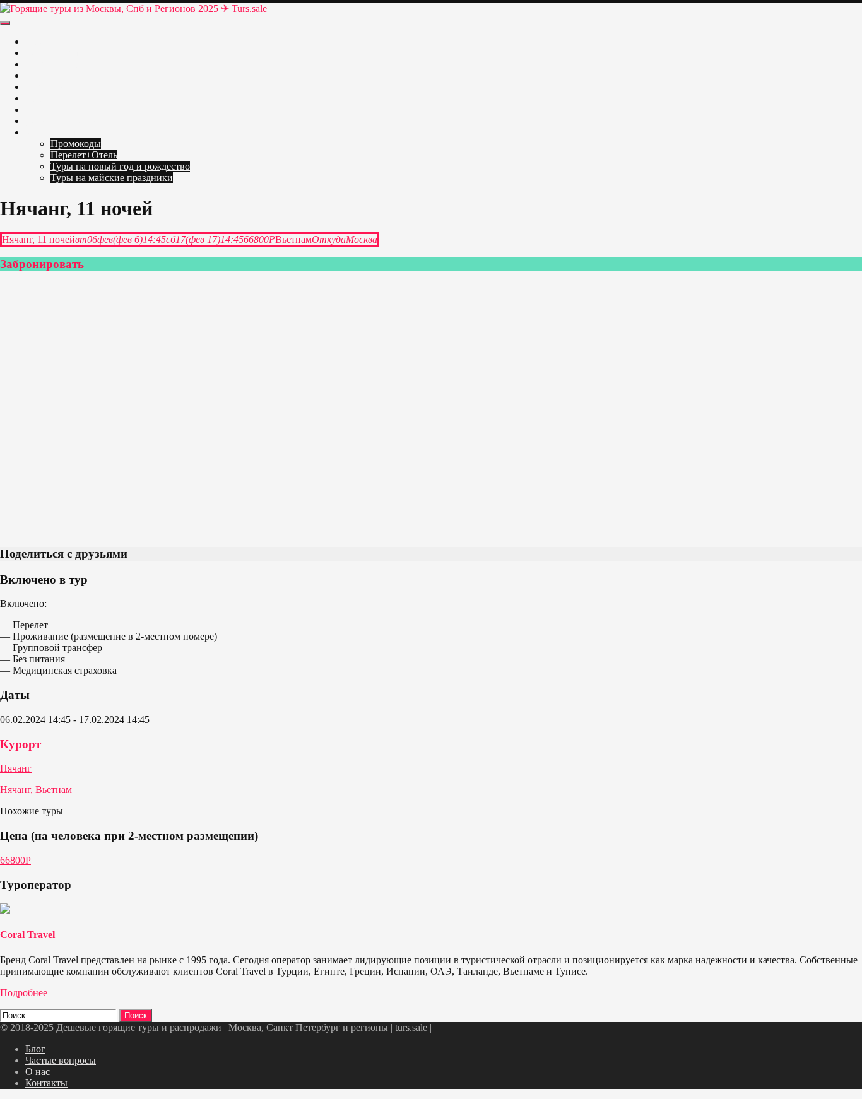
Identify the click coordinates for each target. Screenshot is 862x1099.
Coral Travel (27, 934)
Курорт (20, 744)
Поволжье (47, 86)
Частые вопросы (60, 1060)
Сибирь (41, 109)
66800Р (15, 860)
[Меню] (5, 23)
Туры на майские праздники (111, 177)
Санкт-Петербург (62, 52)
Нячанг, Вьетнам (36, 789)
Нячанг (16, 768)
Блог (35, 1048)
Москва (41, 41)
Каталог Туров (56, 132)
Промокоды (75, 143)
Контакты (46, 1083)
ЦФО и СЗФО (56, 64)
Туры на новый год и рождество (120, 166)
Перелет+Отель (83, 155)
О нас (37, 1071)
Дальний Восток (61, 120)
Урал (35, 75)
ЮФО (38, 98)
